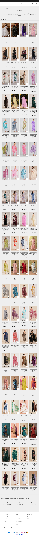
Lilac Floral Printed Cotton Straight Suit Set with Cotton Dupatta (33, 87)
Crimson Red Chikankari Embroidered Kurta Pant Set (24, 277)
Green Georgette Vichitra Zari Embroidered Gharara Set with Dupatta (5, 464)
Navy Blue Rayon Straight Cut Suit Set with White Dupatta (5, 416)
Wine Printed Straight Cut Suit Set (24, 300)
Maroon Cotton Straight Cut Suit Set (14, 370)
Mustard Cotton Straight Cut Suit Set (33, 300)
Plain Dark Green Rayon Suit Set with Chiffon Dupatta (33, 111)
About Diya (29, 516)
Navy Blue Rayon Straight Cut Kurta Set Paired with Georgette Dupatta (5, 346)
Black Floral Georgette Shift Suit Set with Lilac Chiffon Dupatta (24, 40)
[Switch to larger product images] (1, 19)
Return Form (17, 519)
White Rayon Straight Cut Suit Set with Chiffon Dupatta (15, 253)
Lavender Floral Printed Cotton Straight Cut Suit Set (33, 159)
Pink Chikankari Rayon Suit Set (24, 111)
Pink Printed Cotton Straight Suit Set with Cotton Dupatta (5, 183)
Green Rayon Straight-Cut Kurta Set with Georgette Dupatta (15, 464)
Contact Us (6, 516)
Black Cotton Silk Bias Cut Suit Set (5, 370)
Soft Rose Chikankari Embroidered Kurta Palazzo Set (33, 253)
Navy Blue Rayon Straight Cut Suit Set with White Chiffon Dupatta (24, 253)
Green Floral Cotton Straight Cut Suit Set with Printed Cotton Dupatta (5, 159)
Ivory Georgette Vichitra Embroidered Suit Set (14, 440)
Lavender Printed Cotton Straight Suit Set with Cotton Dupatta (33, 135)
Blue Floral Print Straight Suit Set (33, 206)
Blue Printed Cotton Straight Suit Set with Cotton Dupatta (5, 135)
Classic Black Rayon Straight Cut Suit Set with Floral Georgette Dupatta (24, 63)
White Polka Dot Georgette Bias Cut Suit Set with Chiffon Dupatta (6, 40)
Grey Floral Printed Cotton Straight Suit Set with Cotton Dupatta (15, 135)
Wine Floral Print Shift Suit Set (15, 229)
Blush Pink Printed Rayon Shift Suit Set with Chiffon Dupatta (33, 40)
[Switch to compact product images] (5, 19)
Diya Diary (28, 519)
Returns (6, 521)
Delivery (17, 516)
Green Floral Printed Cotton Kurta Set (6, 253)
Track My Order (7, 519)
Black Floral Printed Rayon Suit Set (15, 392)
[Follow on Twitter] (4, 527)
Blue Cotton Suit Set (24, 322)
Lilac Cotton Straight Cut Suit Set (15, 323)
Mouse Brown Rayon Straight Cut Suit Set (24, 370)
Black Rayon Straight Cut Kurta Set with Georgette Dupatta (33, 464)
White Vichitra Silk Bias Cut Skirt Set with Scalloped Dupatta (24, 416)
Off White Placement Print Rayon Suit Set (6, 206)
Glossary (28, 518)
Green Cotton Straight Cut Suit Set (6, 277)
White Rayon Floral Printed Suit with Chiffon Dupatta (24, 488)
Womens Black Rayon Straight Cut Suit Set (33, 416)
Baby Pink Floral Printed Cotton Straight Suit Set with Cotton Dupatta (24, 159)
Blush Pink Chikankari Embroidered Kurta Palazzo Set (15, 277)
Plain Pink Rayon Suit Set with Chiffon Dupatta (24, 229)
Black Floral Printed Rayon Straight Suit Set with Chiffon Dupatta (33, 63)
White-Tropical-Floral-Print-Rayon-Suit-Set (5, 87)
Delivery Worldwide (7, 504)
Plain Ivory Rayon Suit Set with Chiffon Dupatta (33, 229)
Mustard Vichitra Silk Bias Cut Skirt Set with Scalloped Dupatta (24, 393)
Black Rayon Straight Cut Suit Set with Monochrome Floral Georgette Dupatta (15, 63)
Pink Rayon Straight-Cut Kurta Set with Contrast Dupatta (24, 464)
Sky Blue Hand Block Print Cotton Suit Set (24, 182)
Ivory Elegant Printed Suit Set (24, 87)
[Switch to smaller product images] (3, 19)
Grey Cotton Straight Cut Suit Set (5, 323)
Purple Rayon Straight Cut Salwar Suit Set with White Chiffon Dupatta (15, 488)
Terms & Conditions (19, 521)
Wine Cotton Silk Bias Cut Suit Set (33, 370)
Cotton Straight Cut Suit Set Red (15, 346)
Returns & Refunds (18, 518)
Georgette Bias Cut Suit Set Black (33, 346)
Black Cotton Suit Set (5, 299)
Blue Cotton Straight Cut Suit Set (15, 300)
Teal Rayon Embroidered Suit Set (5, 440)
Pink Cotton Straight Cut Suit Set (33, 323)
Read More (27, 498)
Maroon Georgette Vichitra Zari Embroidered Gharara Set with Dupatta (33, 440)
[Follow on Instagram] (6, 527)
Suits (7, 8)
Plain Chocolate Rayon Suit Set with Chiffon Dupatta (6, 111)
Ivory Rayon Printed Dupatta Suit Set (15, 416)
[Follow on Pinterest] (9, 527)
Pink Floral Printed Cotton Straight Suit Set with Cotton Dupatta (15, 159)
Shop (6, 8)
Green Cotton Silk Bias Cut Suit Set (24, 440)
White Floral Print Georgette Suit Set (24, 206)
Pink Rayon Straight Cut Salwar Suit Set (5, 488)
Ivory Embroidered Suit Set (33, 181)
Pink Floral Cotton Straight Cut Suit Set (15, 182)
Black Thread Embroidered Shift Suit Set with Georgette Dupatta (5, 229)
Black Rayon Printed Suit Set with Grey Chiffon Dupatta (33, 488)
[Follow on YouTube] (11, 527)
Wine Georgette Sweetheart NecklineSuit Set (33, 393)
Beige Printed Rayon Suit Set (15, 206)
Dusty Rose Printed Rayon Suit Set (6, 392)
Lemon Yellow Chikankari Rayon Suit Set (15, 111)
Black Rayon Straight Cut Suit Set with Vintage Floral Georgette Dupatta (5, 63)
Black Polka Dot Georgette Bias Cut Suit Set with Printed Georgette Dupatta (15, 40)
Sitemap (17, 524)
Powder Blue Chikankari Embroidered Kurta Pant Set (33, 277)
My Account (6, 518)
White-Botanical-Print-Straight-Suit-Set (14, 87)
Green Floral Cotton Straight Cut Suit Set (24, 135)
